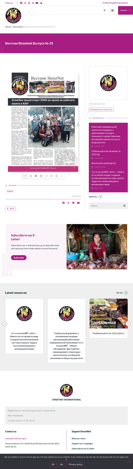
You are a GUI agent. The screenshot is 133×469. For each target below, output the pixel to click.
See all (119, 293)
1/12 (24, 176)
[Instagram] (33, 3)
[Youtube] (37, 3)
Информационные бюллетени (101, 110)
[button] (104, 10)
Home (8, 26)
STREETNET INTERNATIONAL (66, 399)
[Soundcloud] (40, 3)
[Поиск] (124, 206)
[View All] (100, 197)
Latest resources (16, 292)
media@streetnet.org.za (15, 438)
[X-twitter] (25, 3)
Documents (18, 26)
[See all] (126, 293)
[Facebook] (21, 3)
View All (93, 197)
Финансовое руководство (103, 163)
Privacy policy (76, 464)
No (61, 464)
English (10, 191)
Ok (53, 464)
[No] (129, 461)
